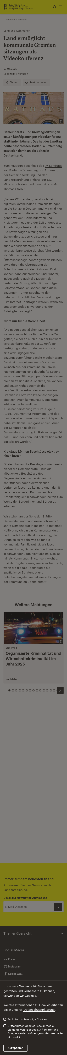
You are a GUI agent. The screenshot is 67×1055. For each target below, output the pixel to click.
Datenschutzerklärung (39, 1009)
